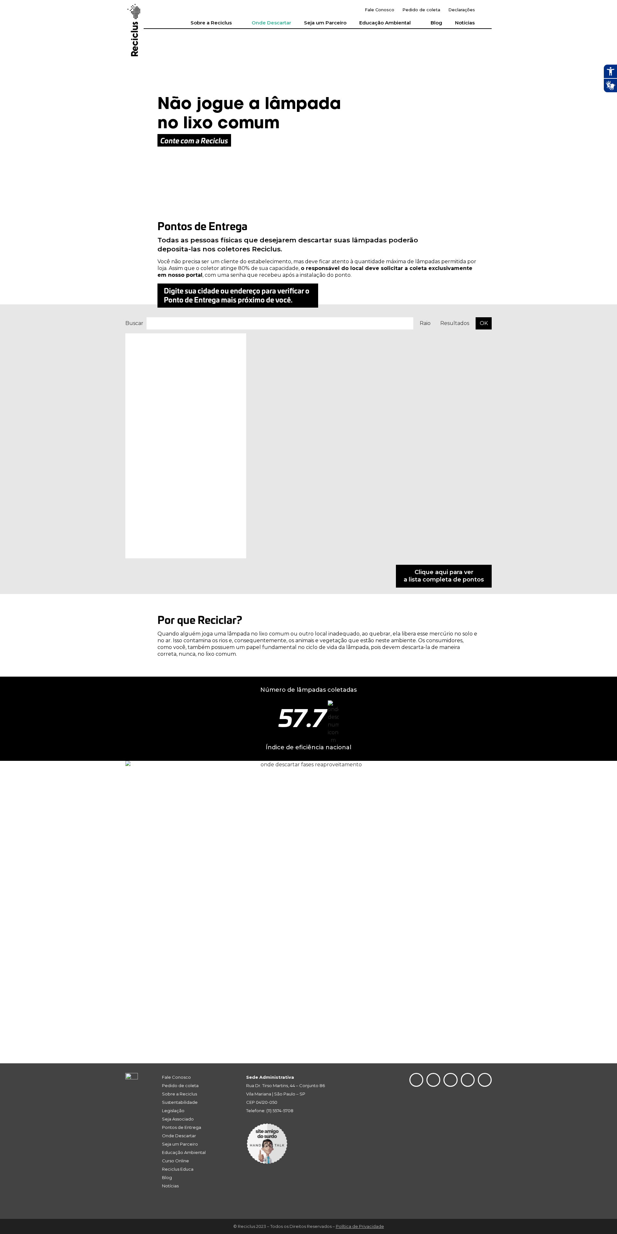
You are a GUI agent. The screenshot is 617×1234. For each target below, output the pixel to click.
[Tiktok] (485, 1080)
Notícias (465, 23)
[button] (486, 10)
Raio (425, 323)
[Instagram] (416, 1080)
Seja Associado (178, 1118)
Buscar (134, 323)
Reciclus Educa (177, 1169)
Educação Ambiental (385, 23)
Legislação (173, 1110)
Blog (436, 23)
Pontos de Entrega (181, 1127)
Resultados (454, 323)
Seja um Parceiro (325, 23)
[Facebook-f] (468, 1080)
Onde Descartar (271, 23)
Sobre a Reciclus (211, 23)
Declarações (461, 9)
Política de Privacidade (360, 1226)
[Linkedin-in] (433, 1080)
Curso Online (175, 1160)
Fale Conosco (379, 9)
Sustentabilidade (180, 1102)
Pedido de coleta (421, 9)
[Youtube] (450, 1080)
